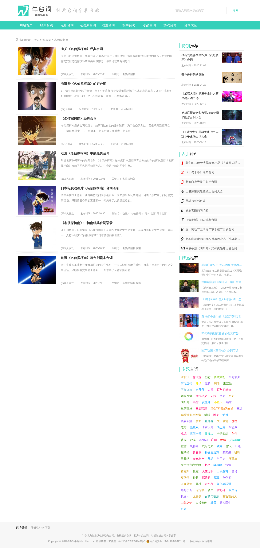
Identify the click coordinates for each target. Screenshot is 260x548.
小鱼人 (218, 402)
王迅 (239, 408)
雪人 (229, 446)
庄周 (214, 439)
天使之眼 (207, 471)
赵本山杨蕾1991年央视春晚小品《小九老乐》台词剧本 (215, 238)
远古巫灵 (201, 396)
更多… (185, 509)
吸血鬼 (233, 490)
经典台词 (46, 25)
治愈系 (194, 427)
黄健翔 (206, 402)
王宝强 (227, 383)
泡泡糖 (200, 490)
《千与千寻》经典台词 (200, 172)
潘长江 (185, 377)
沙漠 (193, 439)
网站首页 (26, 25)
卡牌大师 (207, 427)
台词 (36, 39)
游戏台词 (169, 25)
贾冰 (222, 396)
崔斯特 (185, 452)
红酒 (184, 427)
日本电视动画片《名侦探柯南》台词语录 (90, 188)
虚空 (184, 446)
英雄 (210, 458)
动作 (196, 402)
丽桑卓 (233, 458)
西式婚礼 (219, 377)
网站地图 (207, 541)
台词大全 (190, 25)
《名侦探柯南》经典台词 (79, 118)
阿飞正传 (186, 383)
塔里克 (221, 458)
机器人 (185, 496)
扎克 (196, 471)
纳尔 (229, 402)
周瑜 (217, 383)
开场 (198, 383)
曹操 (184, 439)
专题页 (46, 39)
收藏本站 (195, 541)
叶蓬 (238, 446)
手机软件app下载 (40, 527)
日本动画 (162, 213)
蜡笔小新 (186, 490)
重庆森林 (186, 408)
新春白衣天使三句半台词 (201, 181)
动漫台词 (108, 25)
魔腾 (208, 383)
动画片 (126, 213)
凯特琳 (194, 446)
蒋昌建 (217, 465)
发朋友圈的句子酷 (197, 210)
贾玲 (234, 471)
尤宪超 (197, 496)
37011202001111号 (174, 541)
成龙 (184, 433)
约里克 (221, 427)
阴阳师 (185, 402)
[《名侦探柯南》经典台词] (37, 130)
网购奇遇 (186, 396)
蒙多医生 (225, 502)
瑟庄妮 (197, 377)
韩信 (223, 439)
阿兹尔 (233, 427)
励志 (208, 377)
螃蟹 (225, 414)
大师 (210, 389)
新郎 (207, 414)
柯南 (146, 213)
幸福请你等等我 (191, 414)
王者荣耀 (201, 408)
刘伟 (234, 433)
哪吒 (237, 452)
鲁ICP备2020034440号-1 (131, 541)
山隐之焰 (186, 502)
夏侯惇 (185, 477)
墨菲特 (185, 458)
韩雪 (213, 502)
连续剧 (203, 439)
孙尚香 (227, 477)
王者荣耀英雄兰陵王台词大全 (204, 191)
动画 (153, 213)
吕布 (231, 396)
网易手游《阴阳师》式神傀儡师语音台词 (211, 248)
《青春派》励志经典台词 (201, 219)
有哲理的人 (230, 496)
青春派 (197, 452)
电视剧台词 (88, 25)
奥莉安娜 (186, 421)
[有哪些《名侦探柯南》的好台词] (37, 96)
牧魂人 (209, 433)
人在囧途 (186, 483)
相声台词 (128, 25)
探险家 (206, 477)
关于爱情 (222, 421)
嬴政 (217, 477)
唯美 (216, 414)
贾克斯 (185, 471)
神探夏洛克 (212, 452)
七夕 (207, 465)
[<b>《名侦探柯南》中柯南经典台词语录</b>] (37, 235)
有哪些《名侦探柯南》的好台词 (83, 84)
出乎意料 (222, 471)
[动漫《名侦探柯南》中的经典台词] (37, 165)
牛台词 (85, 535)
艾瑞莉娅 (235, 439)
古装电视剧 (212, 496)
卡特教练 (222, 433)
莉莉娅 (227, 452)
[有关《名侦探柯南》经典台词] (37, 61)
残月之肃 (207, 446)
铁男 (220, 446)
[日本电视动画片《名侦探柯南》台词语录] (37, 200)
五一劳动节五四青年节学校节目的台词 (210, 229)
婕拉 (234, 421)
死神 (198, 483)
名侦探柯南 (128, 74)
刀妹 (213, 396)
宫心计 (221, 490)
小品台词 (149, 25)
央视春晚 (201, 502)
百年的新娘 (224, 389)
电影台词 (67, 25)
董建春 (209, 421)
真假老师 (195, 433)
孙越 (196, 477)
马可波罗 (234, 377)
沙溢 (228, 465)
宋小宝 (209, 483)
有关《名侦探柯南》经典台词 (82, 49)
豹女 (198, 421)
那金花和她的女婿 (222, 408)
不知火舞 (186, 389)
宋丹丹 (200, 389)
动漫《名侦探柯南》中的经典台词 (85, 153)
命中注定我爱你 (191, 465)
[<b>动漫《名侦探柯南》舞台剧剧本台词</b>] (37, 270)
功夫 (210, 490)
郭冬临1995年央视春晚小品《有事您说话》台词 (215, 162)
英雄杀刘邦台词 (196, 200)
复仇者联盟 (224, 483)
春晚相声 (198, 458)
